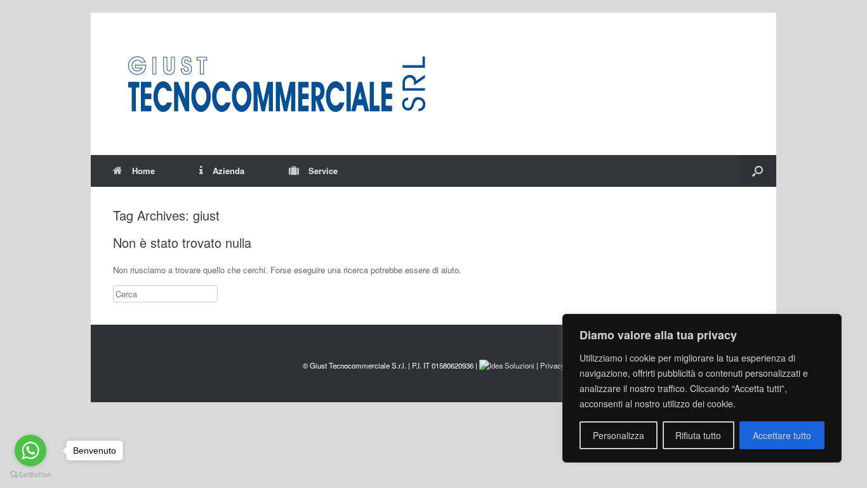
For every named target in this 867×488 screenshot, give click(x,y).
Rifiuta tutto (698, 435)
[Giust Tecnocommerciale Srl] (276, 84)
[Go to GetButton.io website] (30, 475)
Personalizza (618, 435)
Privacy (552, 365)
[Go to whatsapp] (30, 450)
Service (323, 171)
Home (143, 171)
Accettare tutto (782, 435)
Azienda (228, 171)
